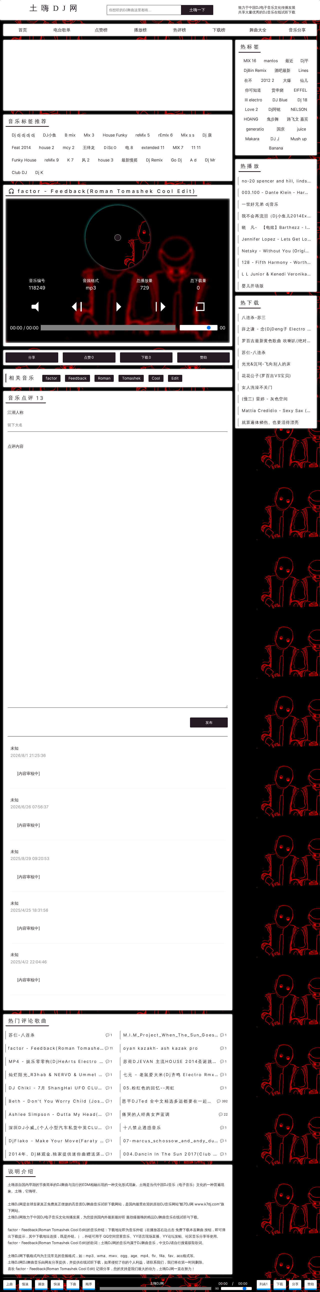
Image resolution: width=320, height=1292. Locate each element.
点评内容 (16, 446)
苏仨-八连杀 (22, 1034)
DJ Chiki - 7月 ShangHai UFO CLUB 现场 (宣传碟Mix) (57, 1087)
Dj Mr (210, 159)
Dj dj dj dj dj (23, 135)
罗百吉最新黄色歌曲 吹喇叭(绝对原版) (277, 340)
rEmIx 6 (165, 135)
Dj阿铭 (274, 109)
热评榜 (179, 29)
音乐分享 (297, 29)
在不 (248, 80)
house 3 (105, 159)
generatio (255, 129)
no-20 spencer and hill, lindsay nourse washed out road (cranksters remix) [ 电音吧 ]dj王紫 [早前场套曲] (277, 180)
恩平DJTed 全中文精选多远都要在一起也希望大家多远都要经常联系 (169, 1101)
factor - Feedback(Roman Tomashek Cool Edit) (56, 1048)
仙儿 (304, 80)
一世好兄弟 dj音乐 (260, 204)
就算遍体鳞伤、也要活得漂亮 (270, 422)
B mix (70, 135)
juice (301, 129)
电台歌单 (62, 29)
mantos (271, 60)
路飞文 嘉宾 (297, 119)
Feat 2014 (21, 147)
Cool (156, 378)
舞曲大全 (258, 29)
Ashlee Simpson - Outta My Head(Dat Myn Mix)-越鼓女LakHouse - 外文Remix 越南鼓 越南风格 (57, 1114)
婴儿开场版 (253, 285)
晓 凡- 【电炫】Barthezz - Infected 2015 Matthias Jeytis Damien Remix (277, 227)
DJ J (274, 138)
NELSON (299, 109)
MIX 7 (178, 147)
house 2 (46, 147)
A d (193, 159)
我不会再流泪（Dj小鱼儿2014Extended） (277, 215)
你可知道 (253, 90)
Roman (104, 378)
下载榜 (218, 29)
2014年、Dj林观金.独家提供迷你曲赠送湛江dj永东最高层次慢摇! (57, 1153)
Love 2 (251, 109)
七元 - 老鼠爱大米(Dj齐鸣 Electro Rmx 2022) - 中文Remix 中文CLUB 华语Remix (171, 1074)
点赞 (89, 357)
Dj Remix (154, 159)
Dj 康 (207, 135)
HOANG (251, 119)
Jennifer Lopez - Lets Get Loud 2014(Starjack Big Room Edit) (277, 239)
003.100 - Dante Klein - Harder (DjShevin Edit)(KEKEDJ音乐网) (277, 192)
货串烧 (278, 90)
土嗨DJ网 (55, 8)
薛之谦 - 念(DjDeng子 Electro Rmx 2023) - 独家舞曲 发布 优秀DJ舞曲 (277, 328)
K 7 (70, 159)
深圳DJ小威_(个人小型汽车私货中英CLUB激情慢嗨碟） (57, 1127)
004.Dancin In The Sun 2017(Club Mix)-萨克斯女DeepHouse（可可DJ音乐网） (171, 1153)
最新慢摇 (130, 159)
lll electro (253, 99)
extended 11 (153, 147)
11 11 (196, 147)
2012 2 (267, 80)
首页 (22, 29)
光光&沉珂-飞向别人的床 (266, 363)
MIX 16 (250, 60)
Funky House (24, 159)
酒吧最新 (282, 70)
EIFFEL (300, 90)
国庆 (281, 129)
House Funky (115, 135)
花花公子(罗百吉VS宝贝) (266, 375)
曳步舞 (273, 119)
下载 (146, 357)
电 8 (129, 147)
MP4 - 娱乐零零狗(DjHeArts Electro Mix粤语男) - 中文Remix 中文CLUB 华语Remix (57, 1061)
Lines (303, 70)
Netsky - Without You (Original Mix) (277, 250)
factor (51, 378)
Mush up (298, 138)
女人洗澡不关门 (257, 387)
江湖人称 (16, 412)
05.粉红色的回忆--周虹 (149, 1087)
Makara (252, 138)
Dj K (39, 172)
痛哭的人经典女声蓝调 (146, 1114)
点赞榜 (101, 29)
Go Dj (176, 159)
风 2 (86, 159)
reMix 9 (51, 159)
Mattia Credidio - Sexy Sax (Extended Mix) (277, 410)
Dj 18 (302, 99)
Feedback (77, 378)
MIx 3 (89, 135)
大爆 (287, 80)
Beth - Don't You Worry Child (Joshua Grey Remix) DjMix (57, 1101)
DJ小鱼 (49, 135)
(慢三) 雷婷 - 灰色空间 (265, 398)
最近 (289, 60)
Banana (276, 147)
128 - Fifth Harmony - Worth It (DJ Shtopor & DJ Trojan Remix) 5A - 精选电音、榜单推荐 (277, 262)
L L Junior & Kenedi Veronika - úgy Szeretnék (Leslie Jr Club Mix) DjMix (277, 274)
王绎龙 (89, 147)
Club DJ (19, 172)
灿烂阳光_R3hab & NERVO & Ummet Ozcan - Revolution (57, 1074)
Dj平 (304, 60)
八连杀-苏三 (254, 317)
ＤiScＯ (110, 147)
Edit (175, 378)
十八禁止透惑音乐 (142, 1127)
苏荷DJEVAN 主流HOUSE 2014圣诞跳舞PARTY (171, 1061)
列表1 (264, 1284)
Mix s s (187, 135)
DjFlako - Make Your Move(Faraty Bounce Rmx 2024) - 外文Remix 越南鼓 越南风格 (57, 1140)
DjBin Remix (255, 70)
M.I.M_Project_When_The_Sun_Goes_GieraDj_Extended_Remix (171, 1034)
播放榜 (140, 29)
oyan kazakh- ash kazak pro (160, 1048)
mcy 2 (68, 147)
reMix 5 (143, 135)
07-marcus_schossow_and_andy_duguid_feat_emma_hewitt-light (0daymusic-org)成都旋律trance (171, 1140)
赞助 (203, 357)
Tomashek (131, 378)
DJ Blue (279, 99)
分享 (31, 357)
